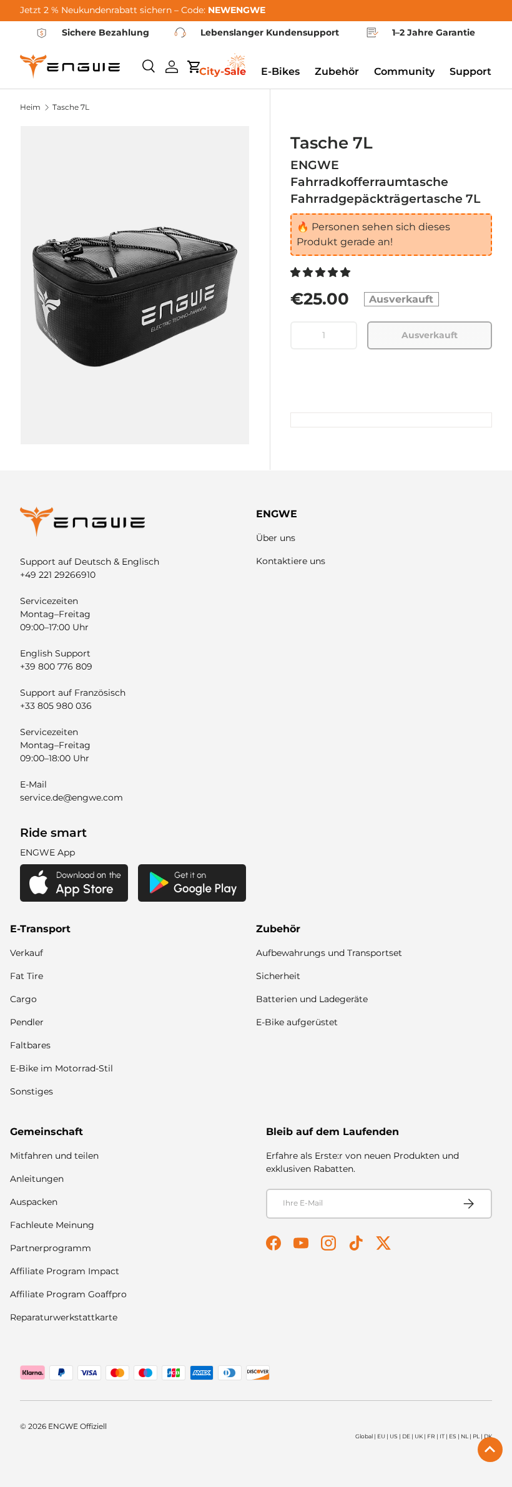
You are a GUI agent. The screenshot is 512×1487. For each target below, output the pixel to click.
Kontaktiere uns (290, 561)
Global (364, 1436)
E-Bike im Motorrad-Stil (61, 1068)
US (394, 1436)
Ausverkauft (429, 335)
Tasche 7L (70, 107)
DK (488, 1436)
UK (419, 1436)
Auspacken (33, 1201)
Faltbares (30, 1045)
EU (381, 1436)
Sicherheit (278, 976)
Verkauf (26, 952)
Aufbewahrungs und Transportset (329, 952)
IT (442, 1436)
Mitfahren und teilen (54, 1155)
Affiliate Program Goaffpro (68, 1294)
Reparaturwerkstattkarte (63, 1317)
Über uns (275, 538)
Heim (30, 107)
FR (431, 1436)
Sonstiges (31, 1091)
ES (452, 1436)
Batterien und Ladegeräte (312, 999)
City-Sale (222, 71)
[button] (321, 272)
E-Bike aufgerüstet (297, 1022)
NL (464, 1436)
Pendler (27, 1022)
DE (406, 1436)
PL (476, 1436)
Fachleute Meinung (52, 1225)
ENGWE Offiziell (77, 1426)
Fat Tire (26, 976)
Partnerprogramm (50, 1248)
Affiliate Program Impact (64, 1271)
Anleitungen (37, 1178)
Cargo (23, 999)
